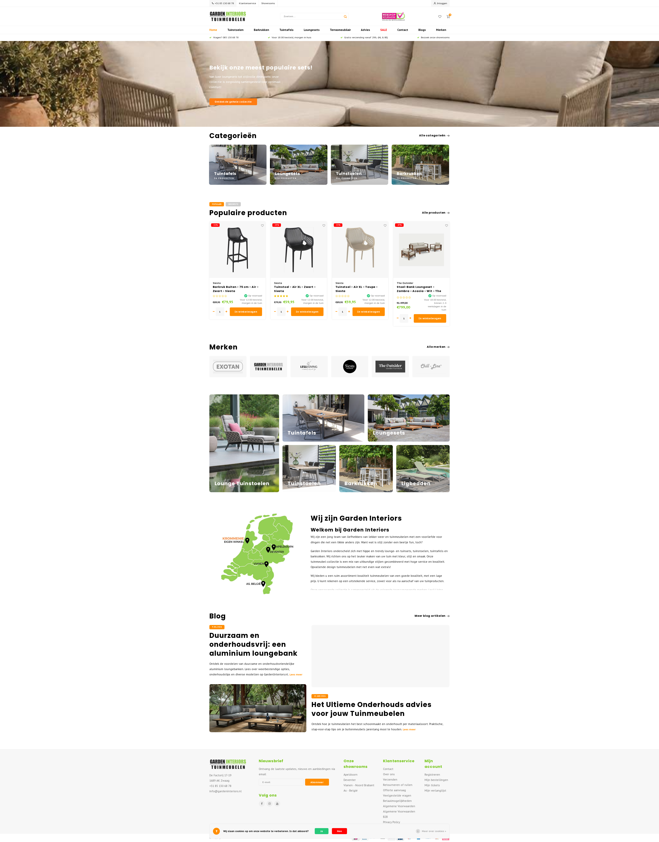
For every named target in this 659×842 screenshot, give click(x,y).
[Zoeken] (345, 16)
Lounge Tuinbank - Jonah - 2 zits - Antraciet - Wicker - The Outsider (420, 289)
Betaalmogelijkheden (397, 801)
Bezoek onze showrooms (435, 37)
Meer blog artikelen (430, 616)
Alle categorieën (432, 135)
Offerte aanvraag (394, 790)
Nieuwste (233, 204)
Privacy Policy (391, 822)
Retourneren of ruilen (397, 785)
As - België (351, 790)
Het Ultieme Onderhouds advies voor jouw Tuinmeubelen (371, 709)
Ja (321, 831)
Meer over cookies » (434, 831)
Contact (402, 30)
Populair (216, 204)
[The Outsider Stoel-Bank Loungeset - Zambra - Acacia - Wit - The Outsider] (360, 250)
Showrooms (268, 3)
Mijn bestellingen (436, 780)
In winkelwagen (246, 311)
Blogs (422, 30)
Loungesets (312, 30)
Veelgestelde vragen (397, 795)
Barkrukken (261, 30)
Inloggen (442, 3)
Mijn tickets (432, 785)
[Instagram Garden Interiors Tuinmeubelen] (270, 804)
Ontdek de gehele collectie (233, 101)
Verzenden (390, 779)
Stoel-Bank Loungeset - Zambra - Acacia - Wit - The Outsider (358, 289)
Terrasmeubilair (340, 30)
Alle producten (434, 213)
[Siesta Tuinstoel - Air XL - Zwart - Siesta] (237, 250)
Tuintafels (286, 30)
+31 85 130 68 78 (224, 3)
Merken (441, 30)
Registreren (432, 774)
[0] (448, 16)
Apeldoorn (350, 774)
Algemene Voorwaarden (399, 806)
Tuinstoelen (235, 30)
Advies (365, 30)
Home (213, 30)
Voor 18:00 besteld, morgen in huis (291, 37)
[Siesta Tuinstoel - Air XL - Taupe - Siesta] (299, 250)
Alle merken (436, 347)
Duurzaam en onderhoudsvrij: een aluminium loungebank (253, 644)
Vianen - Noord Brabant (359, 785)
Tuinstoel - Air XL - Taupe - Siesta (295, 289)
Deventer (350, 780)
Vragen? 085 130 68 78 (226, 37)
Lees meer (296, 674)
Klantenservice (247, 3)
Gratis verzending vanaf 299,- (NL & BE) (366, 37)
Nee (339, 831)
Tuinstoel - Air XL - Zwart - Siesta (233, 289)
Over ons (389, 774)
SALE (383, 30)
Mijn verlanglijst (435, 790)
